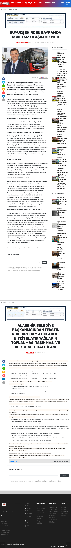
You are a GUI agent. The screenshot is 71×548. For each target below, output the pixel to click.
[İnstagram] (7, 512)
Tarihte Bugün (53, 513)
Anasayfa (4, 9)
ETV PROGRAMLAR (17, 2)
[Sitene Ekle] (5, 515)
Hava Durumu (53, 507)
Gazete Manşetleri (52, 521)
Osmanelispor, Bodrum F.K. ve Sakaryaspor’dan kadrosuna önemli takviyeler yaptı (62, 239)
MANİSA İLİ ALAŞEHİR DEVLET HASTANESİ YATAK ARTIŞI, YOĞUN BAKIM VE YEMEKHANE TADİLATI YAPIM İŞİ (62, 99)
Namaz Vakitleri (53, 511)
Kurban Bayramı (30, 99)
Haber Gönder (4, 534)
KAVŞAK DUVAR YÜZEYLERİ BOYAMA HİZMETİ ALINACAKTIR (62, 151)
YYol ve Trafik (53, 509)
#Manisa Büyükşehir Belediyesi (32, 248)
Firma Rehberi (53, 519)
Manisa (9, 99)
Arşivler (29, 517)
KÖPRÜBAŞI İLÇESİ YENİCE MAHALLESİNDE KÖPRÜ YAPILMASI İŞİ (62, 161)
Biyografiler (64, 511)
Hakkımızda (4, 521)
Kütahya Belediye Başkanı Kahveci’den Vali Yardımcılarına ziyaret (61, 253)
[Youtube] (11, 512)
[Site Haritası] (2, 515)
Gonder (44, 262)
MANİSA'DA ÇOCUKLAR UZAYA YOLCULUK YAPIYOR (60, 285)
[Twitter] (4, 512)
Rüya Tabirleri (65, 513)
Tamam (61, 546)
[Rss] (17, 512)
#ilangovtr (13, 461)
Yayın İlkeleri (4, 523)
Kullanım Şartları (5, 530)
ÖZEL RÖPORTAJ (49, 2)
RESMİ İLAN (28, 2)
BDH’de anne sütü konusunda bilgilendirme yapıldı (61, 266)
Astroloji (63, 515)
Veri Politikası (4, 525)
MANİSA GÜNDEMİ (12, 9)
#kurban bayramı (17, 248)
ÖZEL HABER (38, 2)
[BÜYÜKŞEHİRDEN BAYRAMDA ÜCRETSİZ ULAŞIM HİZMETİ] (25, 60)
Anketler (63, 509)
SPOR (38, 520)
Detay (54, 546)
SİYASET (39, 518)
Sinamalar (52, 515)
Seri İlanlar (52, 517)
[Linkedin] (14, 512)
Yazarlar (29, 513)
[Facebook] (2, 512)
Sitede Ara (64, 507)
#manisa (9, 248)
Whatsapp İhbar (5, 532)
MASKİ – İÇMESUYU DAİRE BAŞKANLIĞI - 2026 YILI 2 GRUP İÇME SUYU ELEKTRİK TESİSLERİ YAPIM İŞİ (62, 59)
